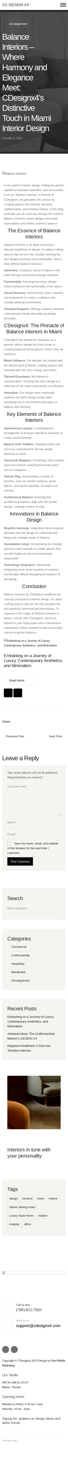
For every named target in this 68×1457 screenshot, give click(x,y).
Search (60, 908)
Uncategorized (18, 24)
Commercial (19, 946)
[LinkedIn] (31, 721)
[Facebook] (8, 693)
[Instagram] (17, 693)
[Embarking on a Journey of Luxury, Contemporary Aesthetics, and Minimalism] (34, 643)
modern (42, 1215)
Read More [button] (16, 680)
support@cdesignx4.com (38, 1325)
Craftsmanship (20, 955)
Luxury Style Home (21, 1215)
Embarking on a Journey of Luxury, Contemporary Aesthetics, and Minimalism (33, 660)
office (27, 1224)
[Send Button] (62, 1432)
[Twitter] (16, 721)
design (13, 1198)
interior (53, 1198)
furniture (27, 1198)
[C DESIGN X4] (15, 5)
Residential (18, 972)
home (40, 1198)
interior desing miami (22, 1207)
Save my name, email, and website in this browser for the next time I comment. (32, 848)
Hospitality (17, 963)
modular (14, 1224)
